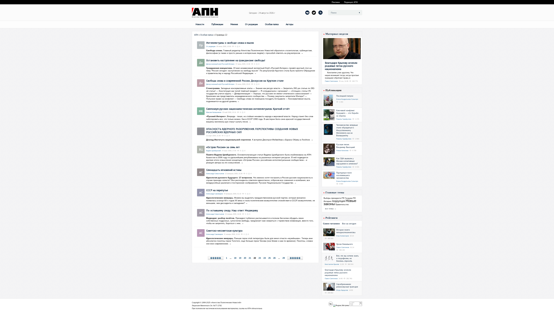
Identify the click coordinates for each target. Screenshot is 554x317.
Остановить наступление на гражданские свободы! (235, 60)
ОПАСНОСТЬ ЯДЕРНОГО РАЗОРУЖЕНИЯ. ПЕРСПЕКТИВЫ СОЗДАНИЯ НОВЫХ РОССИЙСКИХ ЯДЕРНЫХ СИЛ (252, 130)
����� (215, 258)
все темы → (330, 208)
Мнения (234, 24)
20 (245, 258)
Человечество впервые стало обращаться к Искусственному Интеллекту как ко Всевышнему (347, 130)
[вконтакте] (307, 12)
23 (260, 258)
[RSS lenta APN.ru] (320, 12)
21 (250, 258)
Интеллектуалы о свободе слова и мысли (230, 42)
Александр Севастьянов (215, 173)
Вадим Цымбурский (213, 151)
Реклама (336, 2)
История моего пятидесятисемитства (345, 231)
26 (274, 258)
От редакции (251, 24)
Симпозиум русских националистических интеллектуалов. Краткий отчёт (248, 108)
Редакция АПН (351, 2)
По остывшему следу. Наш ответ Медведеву (232, 210)
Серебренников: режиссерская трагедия (347, 285)
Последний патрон (344, 96)
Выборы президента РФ (334, 198)
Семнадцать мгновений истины (223, 170)
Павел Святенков (331, 81)
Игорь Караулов (342, 290)
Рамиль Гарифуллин (343, 119)
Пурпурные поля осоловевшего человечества (344, 175)
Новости (199, 24)
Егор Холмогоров (342, 236)
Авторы (289, 24)
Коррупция (338, 201)
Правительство (342, 204)
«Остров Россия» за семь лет (223, 147)
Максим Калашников (213, 112)
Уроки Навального (344, 244)
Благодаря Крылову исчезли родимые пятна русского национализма (341, 66)
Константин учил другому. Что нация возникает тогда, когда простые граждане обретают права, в (342, 75)
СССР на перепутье (217, 190)
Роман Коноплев (342, 150)
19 (240, 258)
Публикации (217, 24)
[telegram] (314, 12)
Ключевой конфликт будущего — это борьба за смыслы (347, 113)
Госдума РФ (350, 198)
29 (283, 258)
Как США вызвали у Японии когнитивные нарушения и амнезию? (347, 161)
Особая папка (272, 24)
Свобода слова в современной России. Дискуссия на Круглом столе (244, 80)
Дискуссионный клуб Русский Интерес (220, 64)
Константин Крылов (332, 264)
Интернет (328, 201)
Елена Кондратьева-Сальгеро (347, 99)
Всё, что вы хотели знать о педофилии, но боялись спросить (347, 258)
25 (269, 258)
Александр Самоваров (214, 194)
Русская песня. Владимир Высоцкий (345, 145)
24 (264, 258)
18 (235, 258)
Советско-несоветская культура (224, 230)
